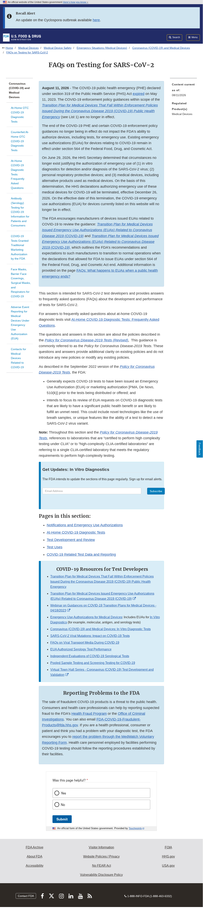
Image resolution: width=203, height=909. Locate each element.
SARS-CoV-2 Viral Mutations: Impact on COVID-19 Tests (90, 636)
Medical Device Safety (57, 47)
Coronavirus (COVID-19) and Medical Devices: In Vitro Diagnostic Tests (100, 629)
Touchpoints (135, 828)
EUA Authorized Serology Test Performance (81, 649)
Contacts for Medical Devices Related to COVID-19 (18, 358)
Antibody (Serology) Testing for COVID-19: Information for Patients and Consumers (20, 212)
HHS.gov (168, 856)
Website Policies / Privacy (101, 856)
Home (9, 47)
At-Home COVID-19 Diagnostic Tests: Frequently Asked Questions (17, 174)
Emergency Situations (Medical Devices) (102, 47)
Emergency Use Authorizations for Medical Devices (86, 617)
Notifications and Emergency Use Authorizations (85, 525)
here (96, 20)
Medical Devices (28, 47)
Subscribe (156, 491)
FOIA (168, 847)
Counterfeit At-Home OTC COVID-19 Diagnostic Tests (20, 141)
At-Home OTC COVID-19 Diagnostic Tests (20, 114)
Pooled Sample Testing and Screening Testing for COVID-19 (92, 663)
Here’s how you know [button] (75, 2)
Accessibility (34, 865)
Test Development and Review (71, 540)
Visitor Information (101, 847)
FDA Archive (34, 847)
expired (138, 94)
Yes (63, 793)
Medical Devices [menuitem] (182, 114)
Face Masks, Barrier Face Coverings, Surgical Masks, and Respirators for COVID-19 (21, 283)
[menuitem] (183, 90)
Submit (62, 819)
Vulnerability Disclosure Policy (101, 874)
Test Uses (54, 547)
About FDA (34, 856)
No (63, 804)
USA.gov (168, 865)
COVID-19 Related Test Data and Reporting (81, 554)
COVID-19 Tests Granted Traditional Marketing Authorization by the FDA (20, 247)
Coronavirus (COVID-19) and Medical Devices (161, 47)
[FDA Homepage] (22, 37)
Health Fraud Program (89, 714)
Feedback (199, 449)
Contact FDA (26, 895)
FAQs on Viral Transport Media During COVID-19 (84, 642)
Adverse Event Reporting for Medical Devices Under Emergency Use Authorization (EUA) (20, 322)
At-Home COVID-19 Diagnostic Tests (76, 532)
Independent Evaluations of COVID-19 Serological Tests (89, 656)
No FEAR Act (101, 865)
